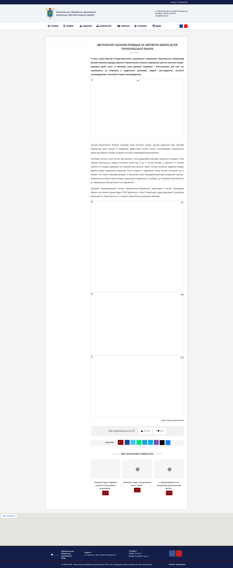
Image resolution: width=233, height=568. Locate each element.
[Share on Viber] (156, 442)
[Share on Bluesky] (168, 442)
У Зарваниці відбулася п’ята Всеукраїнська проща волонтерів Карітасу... (169, 485)
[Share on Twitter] (133, 442)
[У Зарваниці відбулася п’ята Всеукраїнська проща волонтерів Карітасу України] (169, 469)
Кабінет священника (177, 564)
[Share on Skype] (150, 442)
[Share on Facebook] (127, 442)
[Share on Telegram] (144, 442)
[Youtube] (185, 26)
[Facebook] (181, 26)
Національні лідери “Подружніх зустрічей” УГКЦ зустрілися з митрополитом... (105, 485)
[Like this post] (121, 442)
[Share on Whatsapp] (138, 442)
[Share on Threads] (162, 442)
